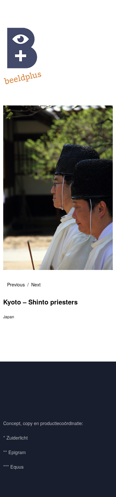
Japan (8, 316)
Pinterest (29, 389)
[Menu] (11, 8)
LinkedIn (46, 389)
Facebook (11, 389)
